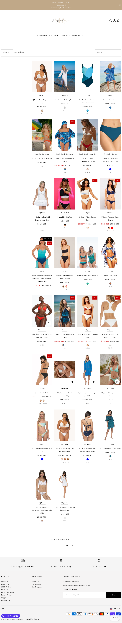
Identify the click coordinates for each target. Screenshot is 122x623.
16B (65, 172)
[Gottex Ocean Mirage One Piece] (64, 311)
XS (63, 289)
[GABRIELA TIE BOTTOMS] (42, 135)
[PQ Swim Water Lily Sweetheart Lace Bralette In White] (42, 484)
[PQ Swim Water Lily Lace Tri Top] (42, 76)
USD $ (115, 608)
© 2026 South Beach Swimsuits (12, 619)
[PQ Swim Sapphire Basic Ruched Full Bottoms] (87, 425)
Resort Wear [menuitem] (76, 35)
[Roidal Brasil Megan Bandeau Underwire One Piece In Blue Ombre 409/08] (42, 252)
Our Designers (37, 587)
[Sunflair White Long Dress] (64, 76)
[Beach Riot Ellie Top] (64, 194)
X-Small (39, 403)
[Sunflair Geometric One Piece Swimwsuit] (87, 76)
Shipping (4, 597)
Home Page (5, 584)
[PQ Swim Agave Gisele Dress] (110, 425)
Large (45, 403)
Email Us (4, 589)
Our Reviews (36, 584)
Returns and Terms (7, 592)
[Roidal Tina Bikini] (110, 252)
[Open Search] (110, 21)
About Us (4, 581)
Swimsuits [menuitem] (64, 35)
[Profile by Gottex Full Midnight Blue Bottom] (110, 135)
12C (87, 113)
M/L (110, 459)
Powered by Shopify (32, 619)
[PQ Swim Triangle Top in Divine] (110, 369)
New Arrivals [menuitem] (42, 35)
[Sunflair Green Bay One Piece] (87, 252)
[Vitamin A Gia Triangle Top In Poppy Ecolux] (42, 311)
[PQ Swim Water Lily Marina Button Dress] (64, 484)
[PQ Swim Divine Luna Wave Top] (42, 425)
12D (110, 286)
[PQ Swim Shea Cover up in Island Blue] (87, 369)
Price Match (5, 600)
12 (65, 348)
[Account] (114, 20)
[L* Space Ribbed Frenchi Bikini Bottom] (64, 252)
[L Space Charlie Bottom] (42, 369)
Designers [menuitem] (52, 35)
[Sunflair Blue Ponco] (110, 76)
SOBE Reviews (6, 587)
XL (42, 113)
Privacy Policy (6, 595)
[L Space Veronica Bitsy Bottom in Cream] (110, 311)
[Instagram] (119, 5)
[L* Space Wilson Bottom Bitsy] (87, 194)
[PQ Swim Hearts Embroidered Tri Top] (87, 135)
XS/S (41, 231)
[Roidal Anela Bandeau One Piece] (64, 135)
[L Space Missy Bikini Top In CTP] (87, 311)
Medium (109, 231)
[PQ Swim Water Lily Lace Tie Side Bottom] (64, 425)
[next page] (72, 545)
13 (67, 545)
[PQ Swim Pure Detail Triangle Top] (64, 369)
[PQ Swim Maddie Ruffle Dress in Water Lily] (42, 194)
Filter (5, 52)
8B (87, 286)
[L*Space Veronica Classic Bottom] (110, 194)
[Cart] (118, 21)
